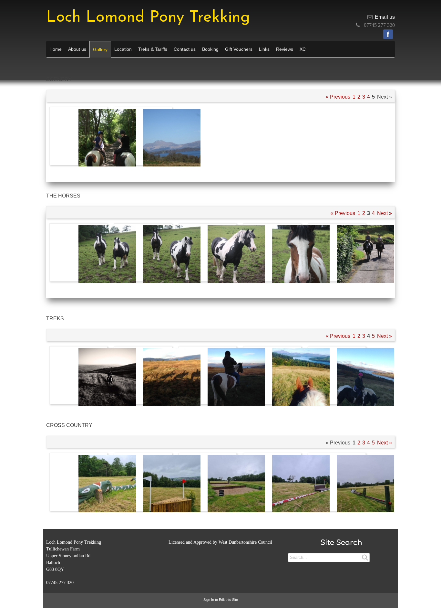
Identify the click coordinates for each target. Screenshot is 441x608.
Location (123, 49)
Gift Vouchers (238, 49)
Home (55, 49)
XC (303, 49)
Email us (385, 17)
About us (77, 49)
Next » (384, 213)
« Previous (338, 97)
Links (264, 49)
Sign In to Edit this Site (220, 600)
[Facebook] (388, 34)
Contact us (185, 49)
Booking (210, 49)
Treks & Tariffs (152, 49)
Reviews (284, 49)
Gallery (100, 49)
